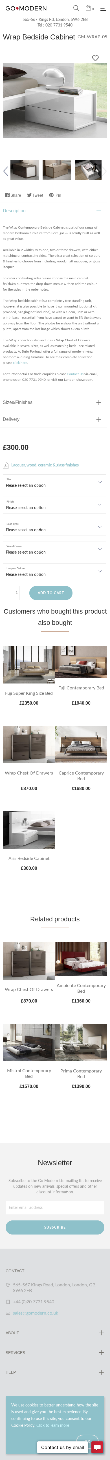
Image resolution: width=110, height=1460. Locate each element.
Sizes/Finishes (17, 402)
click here (20, 362)
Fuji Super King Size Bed (29, 693)
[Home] (26, 14)
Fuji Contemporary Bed (81, 688)
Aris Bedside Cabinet (29, 858)
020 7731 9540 (58, 25)
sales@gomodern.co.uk (35, 1313)
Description (14, 210)
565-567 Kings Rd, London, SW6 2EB (55, 20)
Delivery (11, 419)
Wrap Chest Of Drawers (29, 773)
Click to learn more (52, 1426)
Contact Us (75, 374)
